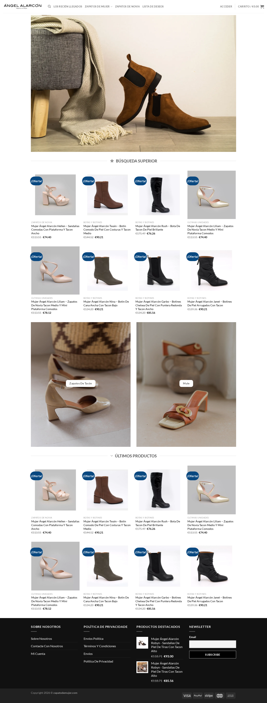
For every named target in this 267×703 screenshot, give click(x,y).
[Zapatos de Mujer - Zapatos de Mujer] (22, 6)
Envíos (88, 653)
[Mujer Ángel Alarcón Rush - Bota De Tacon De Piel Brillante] (159, 195)
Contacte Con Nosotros (47, 646)
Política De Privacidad (98, 661)
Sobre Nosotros (41, 638)
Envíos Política (93, 638)
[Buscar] (49, 6)
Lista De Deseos (153, 6)
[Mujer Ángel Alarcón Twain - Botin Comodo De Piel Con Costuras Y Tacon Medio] (107, 195)
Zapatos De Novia (127, 6)
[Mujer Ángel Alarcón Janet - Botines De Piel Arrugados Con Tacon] (211, 270)
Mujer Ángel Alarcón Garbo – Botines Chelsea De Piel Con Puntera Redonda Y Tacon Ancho (158, 305)
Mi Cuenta (38, 653)
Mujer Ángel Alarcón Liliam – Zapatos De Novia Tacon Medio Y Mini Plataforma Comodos (210, 229)
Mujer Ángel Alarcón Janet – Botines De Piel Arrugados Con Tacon (209, 303)
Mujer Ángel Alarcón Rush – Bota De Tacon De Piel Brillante (157, 227)
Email (192, 637)
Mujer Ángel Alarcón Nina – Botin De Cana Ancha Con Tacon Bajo (106, 303)
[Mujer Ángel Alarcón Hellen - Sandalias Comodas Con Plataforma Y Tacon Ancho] (55, 195)
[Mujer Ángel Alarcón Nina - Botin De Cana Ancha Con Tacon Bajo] (107, 270)
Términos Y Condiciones (100, 646)
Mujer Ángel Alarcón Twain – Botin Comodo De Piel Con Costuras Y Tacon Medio (107, 229)
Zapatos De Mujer (97, 6)
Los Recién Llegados (68, 6)
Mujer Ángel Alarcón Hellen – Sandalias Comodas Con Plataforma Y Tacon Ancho (55, 229)
